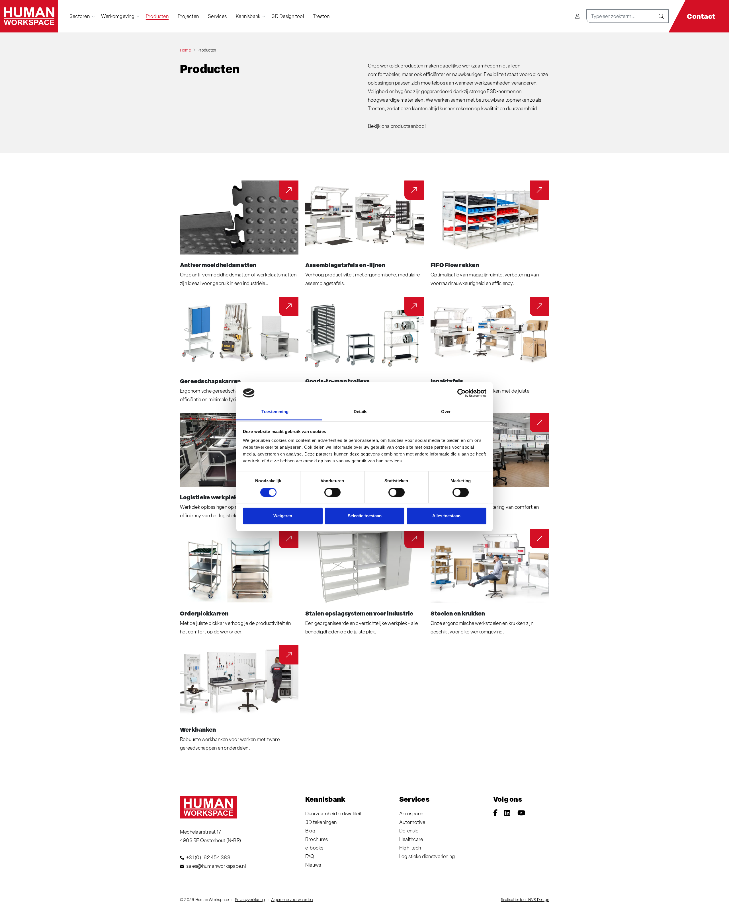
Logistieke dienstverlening (427, 856)
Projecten (188, 16)
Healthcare (411, 839)
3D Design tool (288, 16)
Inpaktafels (447, 381)
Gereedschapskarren (210, 381)
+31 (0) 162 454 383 (208, 857)
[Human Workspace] (29, 16)
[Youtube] (521, 813)
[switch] (332, 492)
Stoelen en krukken (458, 613)
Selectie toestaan (365, 516)
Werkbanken (198, 729)
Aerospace (411, 813)
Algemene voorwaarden (292, 899)
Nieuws (313, 864)
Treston (321, 16)
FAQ (309, 856)
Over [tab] (446, 411)
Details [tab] (361, 411)
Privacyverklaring (250, 899)
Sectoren (79, 16)
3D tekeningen (321, 822)
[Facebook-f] (495, 813)
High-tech (410, 847)
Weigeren (282, 516)
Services (217, 16)
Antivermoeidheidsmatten (218, 265)
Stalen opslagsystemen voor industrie (359, 613)
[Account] (577, 16)
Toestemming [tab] (274, 411)
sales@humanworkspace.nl (216, 866)
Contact (701, 16)
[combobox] (620, 16)
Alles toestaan (446, 516)
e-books (314, 847)
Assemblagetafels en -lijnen (345, 265)
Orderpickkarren (204, 613)
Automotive (412, 822)
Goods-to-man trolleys (337, 381)
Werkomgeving (117, 16)
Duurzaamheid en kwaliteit (333, 813)
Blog (310, 830)
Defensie (408, 830)
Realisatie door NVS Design (525, 899)
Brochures (316, 839)
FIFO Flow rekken (455, 265)
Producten (157, 16)
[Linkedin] (507, 813)
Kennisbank (248, 16)
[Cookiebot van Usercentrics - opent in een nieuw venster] (461, 393)
